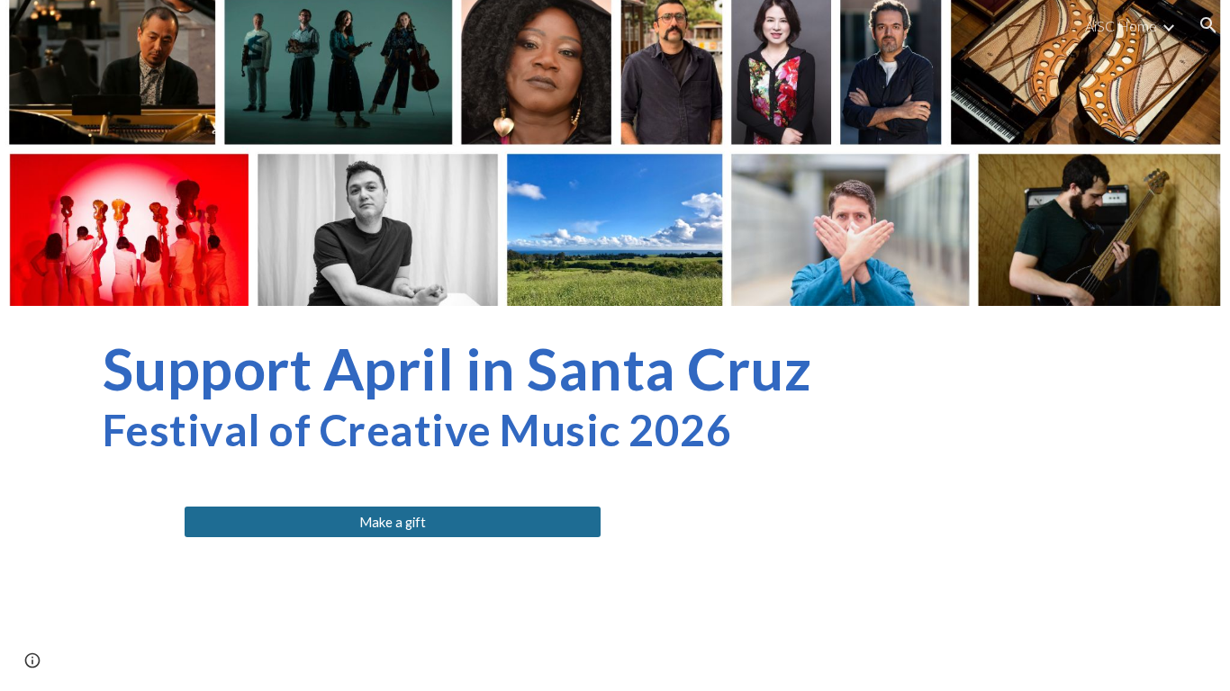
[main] (615, 395)
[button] (1208, 25)
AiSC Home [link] (1121, 25)
